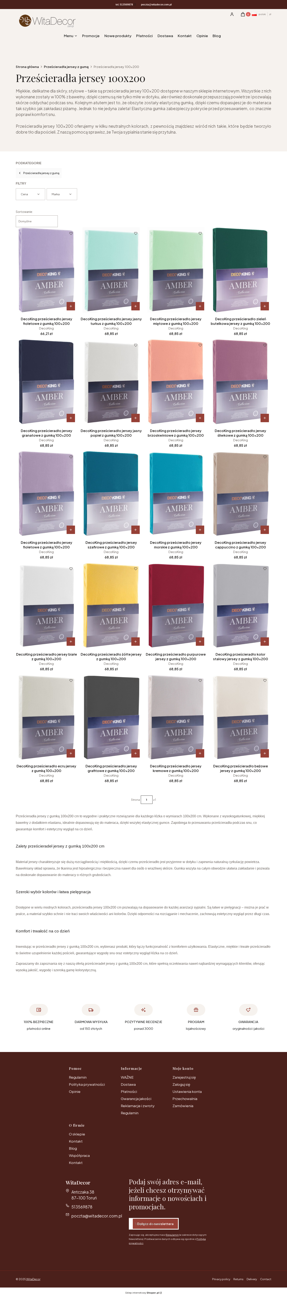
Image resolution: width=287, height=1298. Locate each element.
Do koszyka (71, 306)
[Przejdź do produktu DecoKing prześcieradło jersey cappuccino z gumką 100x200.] (240, 493)
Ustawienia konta (187, 1091)
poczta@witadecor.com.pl (96, 1215)
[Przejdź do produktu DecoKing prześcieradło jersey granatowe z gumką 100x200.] (46, 381)
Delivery (252, 1279)
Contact (265, 1279)
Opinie (74, 1091)
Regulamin (78, 1077)
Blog (73, 1148)
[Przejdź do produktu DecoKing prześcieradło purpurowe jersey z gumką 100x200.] (176, 605)
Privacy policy (221, 1279)
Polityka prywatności (87, 1084)
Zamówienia (182, 1105)
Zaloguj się (181, 1084)
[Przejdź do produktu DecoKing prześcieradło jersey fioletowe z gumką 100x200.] (46, 270)
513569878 (81, 1206)
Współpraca (79, 1155)
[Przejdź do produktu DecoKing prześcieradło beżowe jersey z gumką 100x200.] (240, 717)
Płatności (129, 1091)
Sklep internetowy (142, 1292)
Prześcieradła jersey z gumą (66, 67)
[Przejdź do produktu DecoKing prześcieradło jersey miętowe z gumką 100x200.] (176, 270)
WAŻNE (127, 1077)
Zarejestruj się (184, 1077)
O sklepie (77, 1134)
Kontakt (76, 1141)
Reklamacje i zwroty (138, 1105)
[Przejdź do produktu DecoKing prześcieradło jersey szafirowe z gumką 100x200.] (111, 493)
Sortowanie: (24, 212)
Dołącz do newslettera (155, 1224)
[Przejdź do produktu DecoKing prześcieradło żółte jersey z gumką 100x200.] (111, 605)
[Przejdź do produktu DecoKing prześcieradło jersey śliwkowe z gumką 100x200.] (240, 381)
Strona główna (27, 67)
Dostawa (128, 1084)
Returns (238, 1279)
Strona (135, 799)
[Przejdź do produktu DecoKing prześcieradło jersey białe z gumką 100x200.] (46, 605)
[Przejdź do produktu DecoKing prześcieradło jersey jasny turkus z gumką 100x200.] (111, 270)
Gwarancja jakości (136, 1098)
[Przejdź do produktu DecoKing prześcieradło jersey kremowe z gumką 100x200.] (176, 717)
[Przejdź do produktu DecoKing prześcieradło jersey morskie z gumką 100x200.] (176, 493)
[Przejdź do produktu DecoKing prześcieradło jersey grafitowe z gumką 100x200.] (111, 717)
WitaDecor (33, 1279)
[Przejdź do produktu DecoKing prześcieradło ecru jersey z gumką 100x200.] (46, 717)
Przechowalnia (184, 1098)
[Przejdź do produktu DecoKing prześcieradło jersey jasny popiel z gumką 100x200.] (111, 381)
